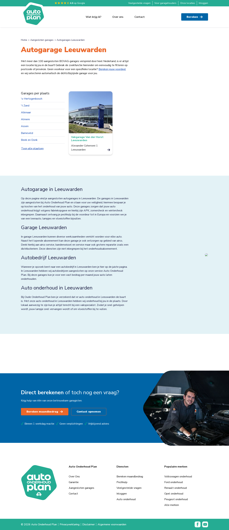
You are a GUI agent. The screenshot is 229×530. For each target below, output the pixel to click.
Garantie (74, 482)
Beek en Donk (29, 140)
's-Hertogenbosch (31, 99)
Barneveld (27, 133)
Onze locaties (187, 3)
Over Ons (74, 476)
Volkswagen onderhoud (178, 476)
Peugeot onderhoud (176, 499)
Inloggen (203, 3)
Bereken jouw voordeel (112, 69)
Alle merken (171, 505)
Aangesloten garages (41, 40)
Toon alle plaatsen (32, 148)
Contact (139, 17)
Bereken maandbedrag (42, 412)
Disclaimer (88, 524)
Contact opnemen (89, 412)
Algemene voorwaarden (112, 524)
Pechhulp (122, 482)
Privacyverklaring (69, 524)
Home (24, 40)
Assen (24, 126)
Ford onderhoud (173, 482)
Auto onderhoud (126, 499)
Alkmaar (26, 112)
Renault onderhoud (175, 488)
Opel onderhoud (173, 493)
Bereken (192, 17)
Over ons (117, 17)
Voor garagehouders (165, 3)
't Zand (25, 105)
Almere (25, 119)
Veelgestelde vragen (139, 3)
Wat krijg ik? (93, 17)
